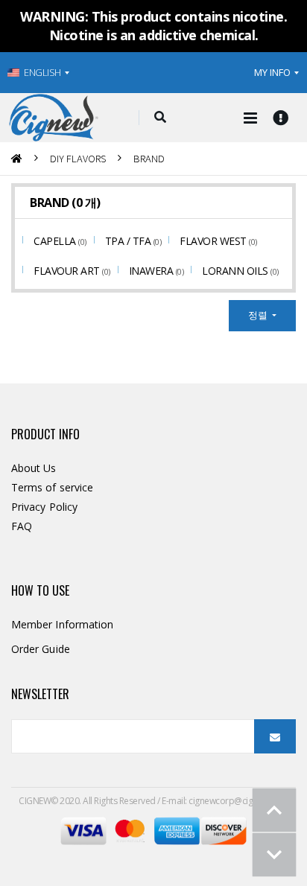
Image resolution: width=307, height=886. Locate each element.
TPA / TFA (129, 241)
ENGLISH (42, 72)
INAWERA (152, 271)
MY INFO (272, 72)
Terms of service (52, 487)
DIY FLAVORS (78, 158)
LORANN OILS (236, 271)
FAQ (21, 526)
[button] (160, 117)
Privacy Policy (44, 507)
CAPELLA (56, 241)
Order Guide (40, 649)
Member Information (62, 624)
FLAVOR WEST (214, 241)
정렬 (259, 315)
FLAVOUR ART (68, 271)
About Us (34, 468)
